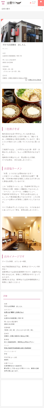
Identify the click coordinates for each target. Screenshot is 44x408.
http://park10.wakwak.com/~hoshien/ (17, 348)
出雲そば (7, 312)
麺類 (12, 312)
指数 (34, 2)
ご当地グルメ (19, 312)
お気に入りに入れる (34, 79)
